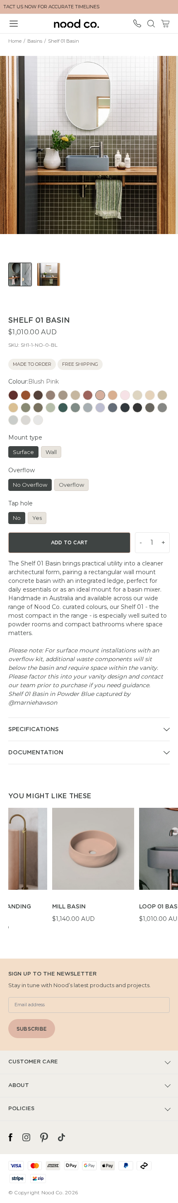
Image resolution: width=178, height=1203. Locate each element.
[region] (93, 870)
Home (15, 41)
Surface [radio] (23, 452)
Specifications (33, 729)
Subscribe (32, 1029)
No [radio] (17, 518)
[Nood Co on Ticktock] (61, 1138)
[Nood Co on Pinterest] (44, 1138)
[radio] (13, 395)
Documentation (35, 753)
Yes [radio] (37, 518)
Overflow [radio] (71, 484)
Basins (34, 41)
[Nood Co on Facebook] (10, 1138)
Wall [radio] (51, 452)
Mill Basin (69, 907)
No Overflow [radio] (30, 484)
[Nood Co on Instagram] (26, 1138)
